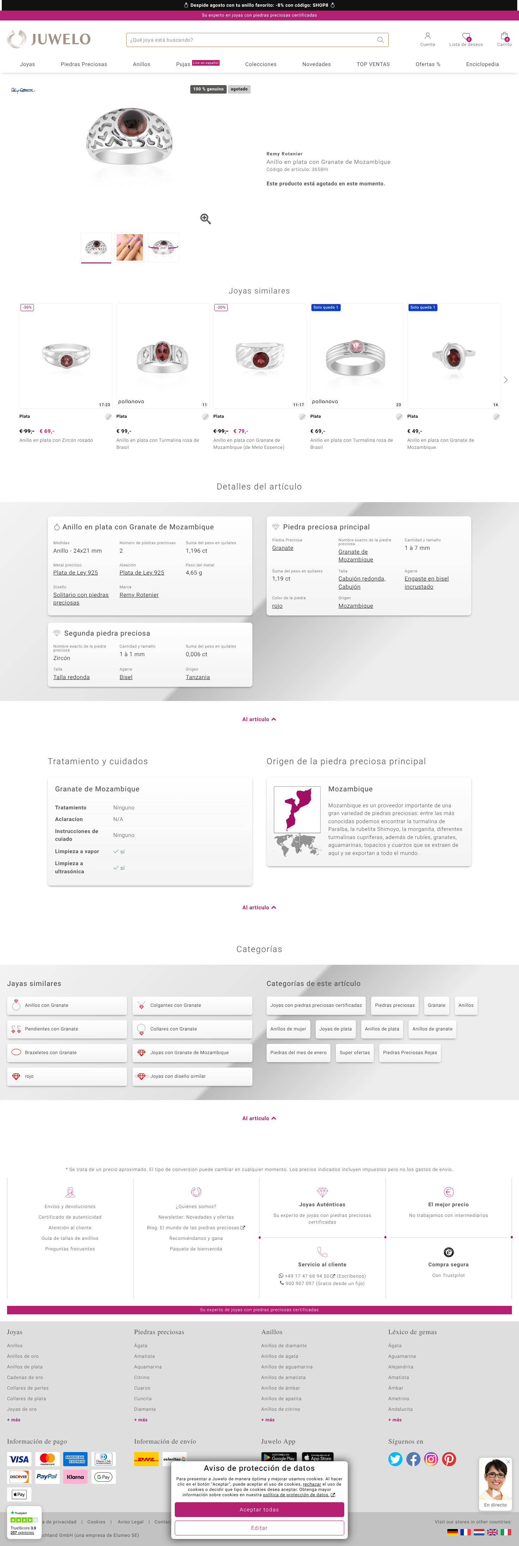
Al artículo (256, 720)
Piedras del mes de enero (298, 1053)
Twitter (395, 1459)
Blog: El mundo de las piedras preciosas (193, 1228)
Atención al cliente (70, 1228)
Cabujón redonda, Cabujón (362, 583)
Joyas (27, 65)
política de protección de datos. (296, 1495)
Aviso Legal (130, 1522)
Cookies (97, 1522)
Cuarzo (142, 1388)
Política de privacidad (52, 1522)
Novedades (316, 65)
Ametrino (399, 1399)
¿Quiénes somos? (196, 1206)
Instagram (431, 1459)
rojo (277, 606)
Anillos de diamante (284, 1346)
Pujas (197, 65)
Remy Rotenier (139, 595)
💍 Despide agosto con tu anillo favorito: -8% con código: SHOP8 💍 (259, 5)
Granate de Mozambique (356, 556)
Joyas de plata (336, 1029)
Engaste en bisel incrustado (427, 583)
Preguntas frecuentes (70, 1249)
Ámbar (396, 1388)
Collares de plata (26, 1399)
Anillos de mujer (288, 1029)
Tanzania (198, 677)
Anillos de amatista (283, 1377)
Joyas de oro (22, 1409)
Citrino (142, 1377)
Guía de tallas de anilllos (70, 1238)
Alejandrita (400, 1367)
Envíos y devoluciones (70, 1206)
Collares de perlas (28, 1388)
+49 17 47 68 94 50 (307, 1276)
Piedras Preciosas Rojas (410, 1053)
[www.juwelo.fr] (465, 1532)
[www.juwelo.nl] (479, 1532)
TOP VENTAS (373, 65)
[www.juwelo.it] (506, 1532)
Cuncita (143, 1399)
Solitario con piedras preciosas (81, 599)
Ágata (141, 1346)
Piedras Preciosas (84, 65)
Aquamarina (148, 1367)
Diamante (145, 1409)
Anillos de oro (23, 1356)
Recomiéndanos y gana (196, 1238)
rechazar (312, 1484)
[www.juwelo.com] (492, 1532)
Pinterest (449, 1459)
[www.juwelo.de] (452, 1532)
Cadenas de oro (25, 1377)
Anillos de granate (432, 1029)
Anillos (142, 65)
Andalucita (400, 1409)
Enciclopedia (482, 65)
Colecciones (261, 65)
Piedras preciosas (395, 1005)
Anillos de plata (382, 1029)
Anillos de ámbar (280, 1388)
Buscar (381, 40)
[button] (428, 40)
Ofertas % (428, 65)
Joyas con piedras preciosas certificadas (316, 1005)
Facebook (413, 1459)
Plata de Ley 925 (75, 573)
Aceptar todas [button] (259, 1510)
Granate (282, 548)
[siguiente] (504, 379)
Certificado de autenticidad (70, 1217)
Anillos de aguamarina (287, 1367)
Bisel (126, 677)
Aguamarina (402, 1356)
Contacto (165, 1522)
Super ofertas (355, 1053)
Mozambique (356, 606)
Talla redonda (71, 677)
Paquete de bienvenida (196, 1249)
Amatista (144, 1356)
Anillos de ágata (280, 1356)
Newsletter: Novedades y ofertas (196, 1217)
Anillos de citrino (280, 1409)
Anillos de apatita (281, 1399)
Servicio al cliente (322, 1265)
